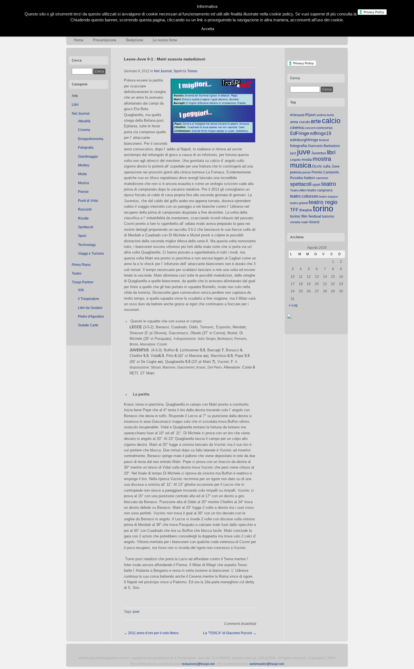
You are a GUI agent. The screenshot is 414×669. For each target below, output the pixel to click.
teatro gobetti (299, 203)
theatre (305, 210)
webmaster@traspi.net (267, 664)
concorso (324, 128)
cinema (297, 127)
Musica (83, 183)
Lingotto (295, 159)
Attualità (84, 121)
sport (316, 184)
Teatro (76, 273)
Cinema (84, 130)
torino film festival (305, 216)
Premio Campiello (325, 172)
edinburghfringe (304, 139)
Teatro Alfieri (298, 190)
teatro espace (328, 196)
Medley (83, 165)
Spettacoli (85, 227)
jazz (293, 153)
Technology (87, 245)
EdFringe (299, 133)
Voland (314, 222)
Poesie (83, 192)
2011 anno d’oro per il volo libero (151, 633)
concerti (309, 128)
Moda (82, 174)
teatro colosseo (304, 196)
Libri (75, 105)
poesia (295, 172)
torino (323, 208)
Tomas (192, 71)
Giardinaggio (88, 157)
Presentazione (104, 40)
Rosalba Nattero (302, 178)
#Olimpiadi (297, 115)
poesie (306, 172)
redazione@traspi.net (198, 664)
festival (324, 140)
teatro (328, 184)
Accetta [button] (207, 29)
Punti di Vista (88, 201)
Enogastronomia (90, 139)
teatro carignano (320, 190)
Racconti (85, 209)
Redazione (134, 40)
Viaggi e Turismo (91, 254)
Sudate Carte (88, 325)
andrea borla (325, 115)
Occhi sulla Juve (325, 166)
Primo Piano (81, 265)
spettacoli (300, 184)
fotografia (298, 145)
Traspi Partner (83, 282)
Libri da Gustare (90, 308)
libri (331, 152)
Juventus (318, 153)
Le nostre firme (165, 40)
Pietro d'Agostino (91, 316)
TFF (294, 209)
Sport (82, 236)
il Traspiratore (88, 299)
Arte (75, 96)
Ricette (83, 218)
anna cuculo (300, 122)
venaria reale (299, 222)
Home (78, 40)
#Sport (310, 115)
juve (136, 612)
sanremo (322, 178)
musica (300, 165)
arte (316, 121)
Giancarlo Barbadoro (324, 146)
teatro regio (323, 202)
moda (307, 159)
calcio (331, 121)
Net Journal (81, 114)
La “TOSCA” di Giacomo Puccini (229, 633)
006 (81, 290)
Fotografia (86, 148)
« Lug (293, 305)
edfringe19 (320, 133)
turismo (328, 216)
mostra (322, 158)
